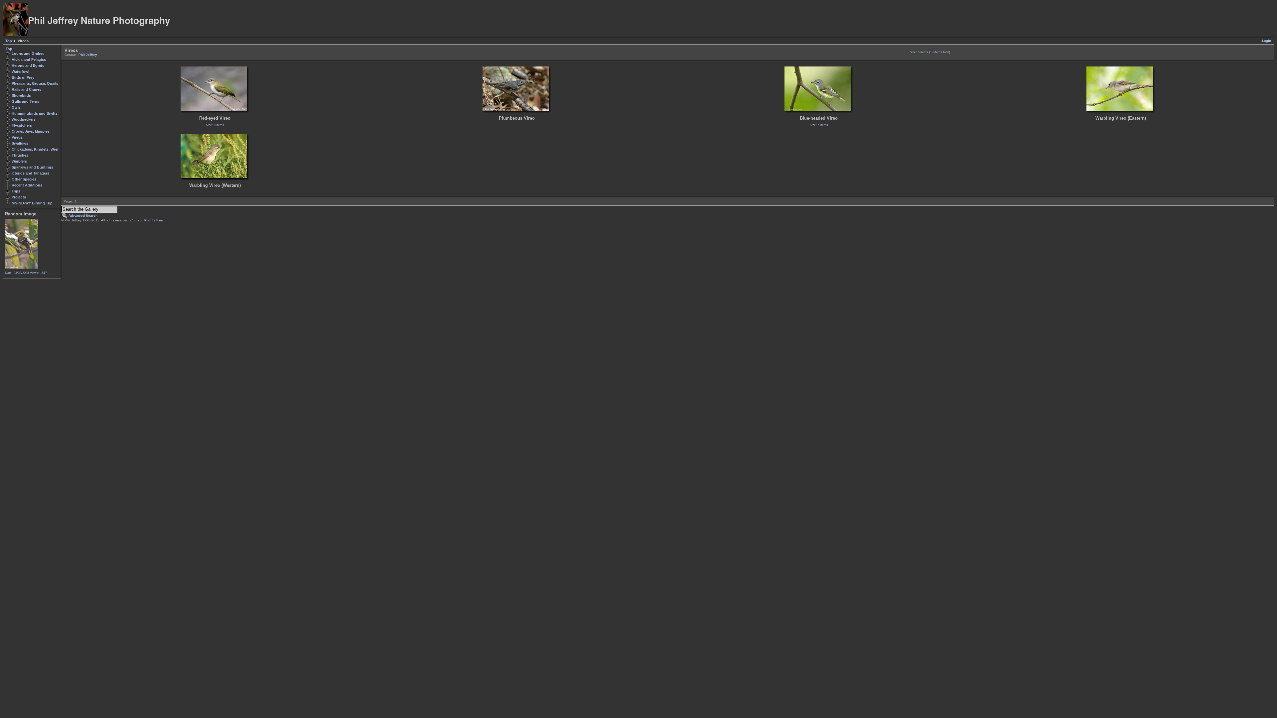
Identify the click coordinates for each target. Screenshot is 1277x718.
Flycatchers (22, 125)
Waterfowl (20, 71)
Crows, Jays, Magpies (31, 131)
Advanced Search (83, 215)
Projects (19, 197)
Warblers (19, 161)
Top (8, 41)
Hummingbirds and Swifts (35, 113)
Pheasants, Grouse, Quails (35, 83)
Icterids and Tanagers (30, 173)
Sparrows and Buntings (32, 167)
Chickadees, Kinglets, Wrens (37, 149)
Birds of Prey (23, 77)
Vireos (17, 137)
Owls (16, 107)
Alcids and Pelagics (29, 59)
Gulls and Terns (25, 101)
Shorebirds (21, 95)
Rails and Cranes (26, 89)
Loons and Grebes (28, 54)
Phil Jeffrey (87, 55)
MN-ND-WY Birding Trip (32, 203)
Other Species (24, 179)
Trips (16, 191)
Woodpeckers (24, 119)
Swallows (20, 143)
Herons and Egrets (28, 65)
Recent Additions (27, 185)
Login (1266, 41)
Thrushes (20, 155)
